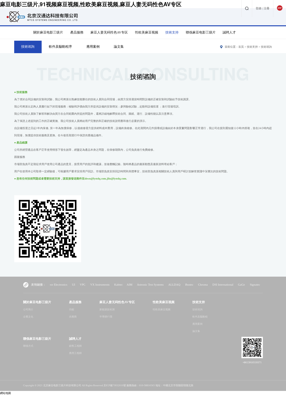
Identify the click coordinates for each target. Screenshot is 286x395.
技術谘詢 (27, 46)
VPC (74, 284)
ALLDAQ (166, 284)
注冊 (266, 8)
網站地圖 (5, 393)
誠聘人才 (229, 32)
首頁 (241, 46)
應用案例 (93, 46)
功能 (71, 309)
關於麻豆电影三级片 (48, 32)
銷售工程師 (75, 346)
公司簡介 (28, 309)
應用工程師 (75, 353)
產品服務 (76, 32)
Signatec (246, 284)
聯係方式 (28, 346)
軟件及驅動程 (200, 316)
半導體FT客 (105, 316)
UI (64, 284)
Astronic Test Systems (141, 284)
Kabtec (109, 284)
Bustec (180, 284)
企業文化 (28, 316)
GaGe (232, 284)
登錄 (258, 8)
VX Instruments (91, 284)
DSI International (214, 284)
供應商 (73, 316)
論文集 (119, 46)
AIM (121, 284)
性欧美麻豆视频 (146, 32)
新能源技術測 (107, 309)
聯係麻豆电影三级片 (201, 32)
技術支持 (172, 32)
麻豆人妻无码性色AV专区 (109, 32)
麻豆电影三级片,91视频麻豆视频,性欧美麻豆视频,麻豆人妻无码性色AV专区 (91, 4)
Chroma (194, 284)
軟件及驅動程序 (60, 46)
